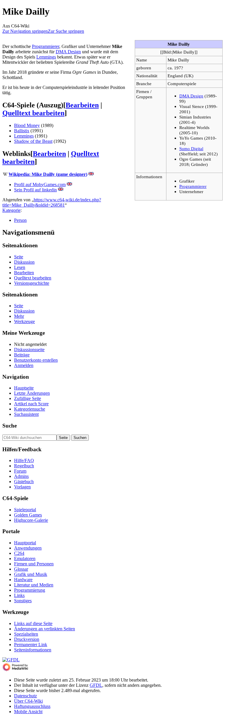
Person (20, 220)
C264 (19, 553)
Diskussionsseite (29, 349)
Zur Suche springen (66, 31)
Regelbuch (24, 465)
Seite (18, 256)
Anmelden (23, 365)
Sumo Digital (191, 148)
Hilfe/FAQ (24, 460)
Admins (21, 476)
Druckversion (26, 639)
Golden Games (28, 514)
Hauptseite (24, 387)
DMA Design (191, 95)
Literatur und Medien (33, 584)
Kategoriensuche (29, 408)
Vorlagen (22, 486)
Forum (20, 471)
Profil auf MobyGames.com (40, 184)
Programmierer (193, 186)
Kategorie (11, 210)
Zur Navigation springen (25, 31)
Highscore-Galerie (31, 520)
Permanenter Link (30, 644)
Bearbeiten (82, 105)
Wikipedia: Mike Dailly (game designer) (47, 174)
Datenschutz (25, 695)
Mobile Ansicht (28, 711)
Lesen (19, 267)
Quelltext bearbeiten (33, 113)
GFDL (96, 685)
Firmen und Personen (34, 563)
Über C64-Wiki (28, 701)
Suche (9, 426)
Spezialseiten (26, 634)
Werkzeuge (24, 321)
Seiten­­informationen (32, 649)
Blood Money (27, 125)
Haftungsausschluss (32, 706)
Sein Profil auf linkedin (35, 189)
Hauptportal (25, 542)
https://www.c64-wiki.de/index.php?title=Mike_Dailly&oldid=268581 (51, 202)
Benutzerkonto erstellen (36, 360)
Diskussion (24, 262)
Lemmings (46, 56)
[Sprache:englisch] (91, 174)
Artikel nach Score (31, 403)
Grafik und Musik (30, 574)
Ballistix (21, 130)
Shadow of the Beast (33, 141)
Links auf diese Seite (33, 623)
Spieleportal (25, 509)
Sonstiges (23, 600)
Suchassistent (26, 414)
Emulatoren (24, 558)
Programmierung (29, 590)
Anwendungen (28, 547)
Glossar (21, 569)
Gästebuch (24, 481)
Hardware (23, 579)
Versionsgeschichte (31, 283)
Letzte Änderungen (32, 393)
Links (19, 595)
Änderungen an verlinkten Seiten (44, 628)
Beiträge (22, 354)
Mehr (19, 316)
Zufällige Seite (27, 398)
